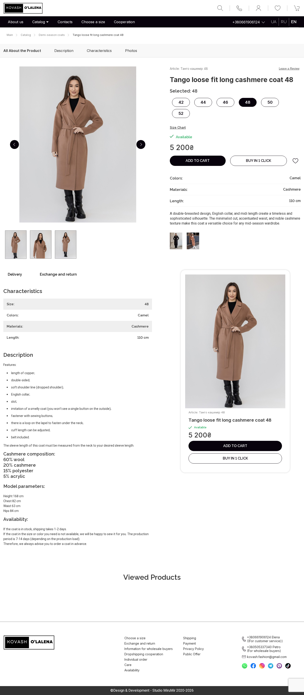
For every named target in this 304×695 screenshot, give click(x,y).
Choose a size (93, 22)
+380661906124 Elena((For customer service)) (265, 639)
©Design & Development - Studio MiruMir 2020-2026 (152, 690)
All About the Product (22, 50)
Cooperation (124, 22)
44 (203, 102)
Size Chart (178, 127)
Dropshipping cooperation (143, 654)
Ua (273, 21)
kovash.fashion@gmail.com (267, 657)
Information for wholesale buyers (148, 649)
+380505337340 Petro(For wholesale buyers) (264, 649)
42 (181, 102)
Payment (189, 643)
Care (128, 665)
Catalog (38, 22)
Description (63, 50)
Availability (132, 670)
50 (270, 102)
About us (15, 22)
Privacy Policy (193, 649)
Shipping (189, 638)
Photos (131, 50)
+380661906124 (246, 22)
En (293, 21)
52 (180, 113)
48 (247, 102)
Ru (284, 21)
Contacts (65, 22)
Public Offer (192, 654)
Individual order (135, 659)
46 (225, 102)
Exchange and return (58, 274)
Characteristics (99, 50)
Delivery (15, 274)
